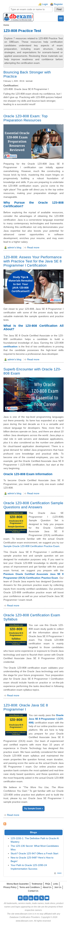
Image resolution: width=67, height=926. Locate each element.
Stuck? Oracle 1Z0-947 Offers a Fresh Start (34, 853)
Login (45, 4)
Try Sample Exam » (33, 808)
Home (6, 25)
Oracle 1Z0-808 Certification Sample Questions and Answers (33, 505)
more (59, 873)
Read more (33, 247)
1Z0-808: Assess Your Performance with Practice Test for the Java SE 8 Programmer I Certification (32, 261)
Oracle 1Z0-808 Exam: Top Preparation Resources (25, 118)
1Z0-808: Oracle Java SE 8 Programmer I (25, 707)
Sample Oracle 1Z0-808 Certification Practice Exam (31, 546)
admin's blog (14, 247)
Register (58, 4)
